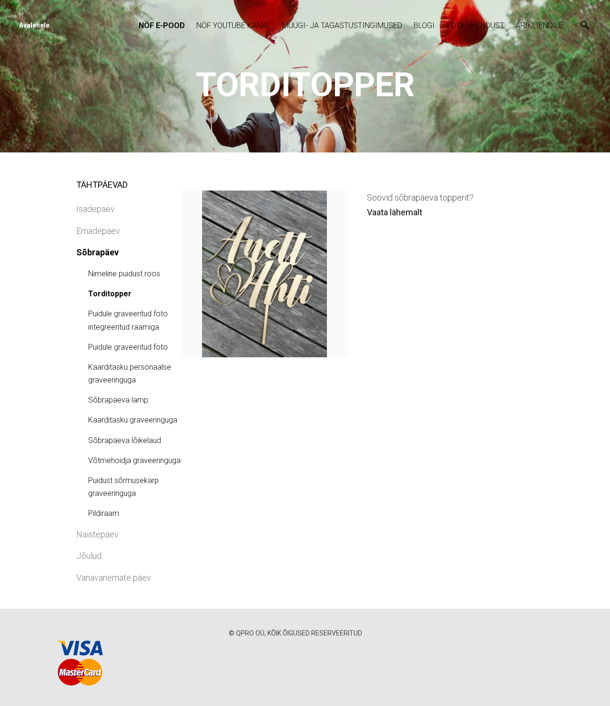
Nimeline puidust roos (124, 273)
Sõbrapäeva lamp (118, 399)
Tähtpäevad (102, 185)
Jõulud (89, 556)
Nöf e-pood (162, 25)
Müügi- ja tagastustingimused (342, 25)
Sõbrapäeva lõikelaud (124, 440)
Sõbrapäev (97, 252)
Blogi (424, 25)
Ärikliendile (539, 25)
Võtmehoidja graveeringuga (134, 460)
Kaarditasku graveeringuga (132, 419)
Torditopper (110, 293)
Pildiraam (103, 513)
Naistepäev (97, 534)
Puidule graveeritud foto (128, 347)
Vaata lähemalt (394, 212)
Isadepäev (95, 209)
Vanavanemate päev (113, 578)
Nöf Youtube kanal (233, 25)
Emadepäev (98, 231)
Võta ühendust (475, 25)
